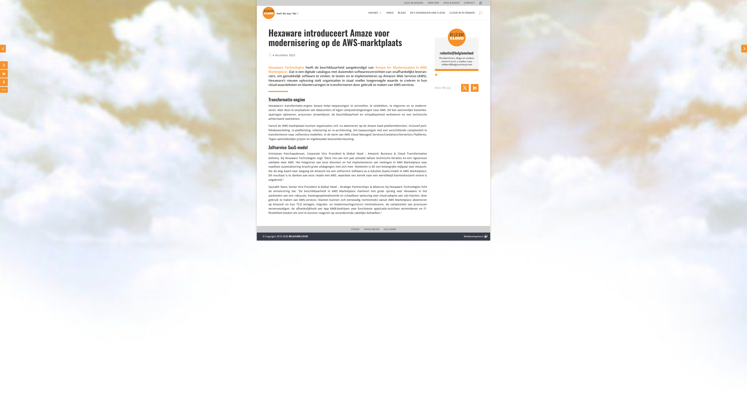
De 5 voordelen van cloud (427, 12)
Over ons (433, 3)
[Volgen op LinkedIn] (475, 88)
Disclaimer (390, 229)
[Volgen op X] (465, 88)
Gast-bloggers (413, 3)
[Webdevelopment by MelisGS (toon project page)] (485, 236)
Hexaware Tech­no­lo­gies (286, 67)
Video (390, 12)
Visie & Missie (451, 3)
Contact (469, 3)
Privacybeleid (372, 229)
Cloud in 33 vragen (462, 12)
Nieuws (373, 12)
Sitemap (355, 229)
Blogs (402, 12)
